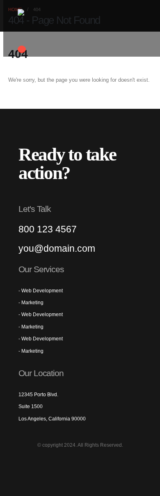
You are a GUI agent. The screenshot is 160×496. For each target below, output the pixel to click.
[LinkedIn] (99, 462)
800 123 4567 (47, 229)
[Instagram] (84, 462)
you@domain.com (56, 248)
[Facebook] (40, 462)
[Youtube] (69, 462)
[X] (55, 462)
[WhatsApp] (114, 462)
